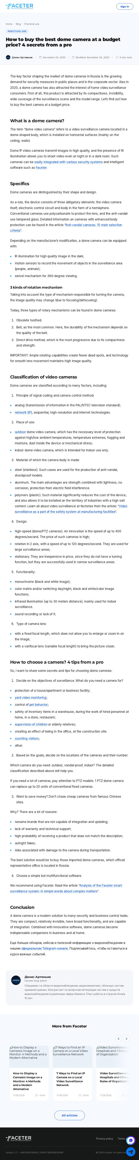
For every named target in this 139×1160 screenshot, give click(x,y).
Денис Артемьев (22, 57)
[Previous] (118, 1038)
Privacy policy (104, 1138)
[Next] (126, 1038)
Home (9, 23)
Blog (18, 23)
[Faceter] (19, 6)
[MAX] (130, 1140)
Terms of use (125, 1138)
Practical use (31, 23)
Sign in (125, 6)
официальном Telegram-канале (44, 948)
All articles (69, 1115)
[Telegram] (130, 1151)
